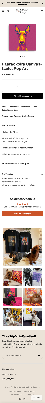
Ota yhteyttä (8, 378)
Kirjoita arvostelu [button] (22, 213)
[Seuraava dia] (42, 3)
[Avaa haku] (8, 11)
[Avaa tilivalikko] (36, 11)
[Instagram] (24, 398)
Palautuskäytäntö (15, 391)
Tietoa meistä (8, 369)
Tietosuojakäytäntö (29, 391)
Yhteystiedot (29, 394)
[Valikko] (3, 11)
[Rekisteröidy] (39, 355)
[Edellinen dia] (3, 3)
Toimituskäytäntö (17, 394)
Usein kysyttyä (9, 374)
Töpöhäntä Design (17, 387)
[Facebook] (20, 398)
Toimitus (9, 174)
